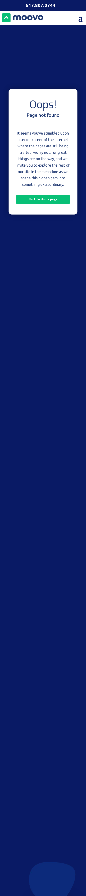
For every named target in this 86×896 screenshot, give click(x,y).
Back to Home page (43, 199)
